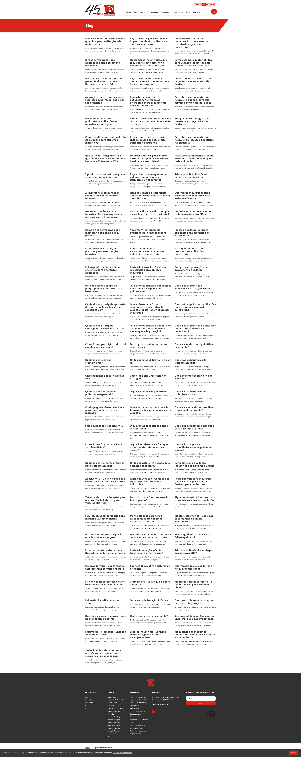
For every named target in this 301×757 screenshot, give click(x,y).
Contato (196, 12)
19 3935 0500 (163, 704)
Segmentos (177, 12)
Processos (153, 12)
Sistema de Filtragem (115, 717)
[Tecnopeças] (100, 9)
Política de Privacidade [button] (122, 753)
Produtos (165, 12)
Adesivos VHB (112, 734)
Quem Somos (140, 12)
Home (128, 12)
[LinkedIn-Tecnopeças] (155, 712)
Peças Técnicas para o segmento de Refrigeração (138, 705)
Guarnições (112, 697)
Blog (188, 12)
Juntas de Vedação (114, 705)
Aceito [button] (293, 753)
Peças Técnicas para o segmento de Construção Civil (139, 719)
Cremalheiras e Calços (116, 708)
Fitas (109, 736)
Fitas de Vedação (114, 720)
